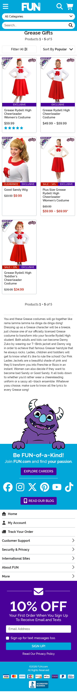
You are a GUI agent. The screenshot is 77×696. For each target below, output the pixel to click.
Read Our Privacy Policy (39, 654)
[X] (32, 487)
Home (12, 514)
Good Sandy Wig (16, 189)
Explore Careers (38, 471)
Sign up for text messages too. (33, 638)
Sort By (55, 49)
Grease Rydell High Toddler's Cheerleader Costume (17, 278)
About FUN (10, 567)
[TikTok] (69, 487)
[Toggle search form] (59, 6)
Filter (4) (17, 49)
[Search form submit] (70, 25)
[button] (70, 6)
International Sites (16, 558)
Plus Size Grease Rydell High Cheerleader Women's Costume (56, 195)
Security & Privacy (15, 549)
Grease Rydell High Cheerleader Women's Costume (17, 113)
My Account (17, 523)
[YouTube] (57, 487)
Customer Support (16, 541)
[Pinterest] (44, 487)
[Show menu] (5, 6)
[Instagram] (20, 487)
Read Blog (41, 501)
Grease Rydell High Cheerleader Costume (56, 113)
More (6, 576)
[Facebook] (8, 487)
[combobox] (34, 25)
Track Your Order (20, 532)
